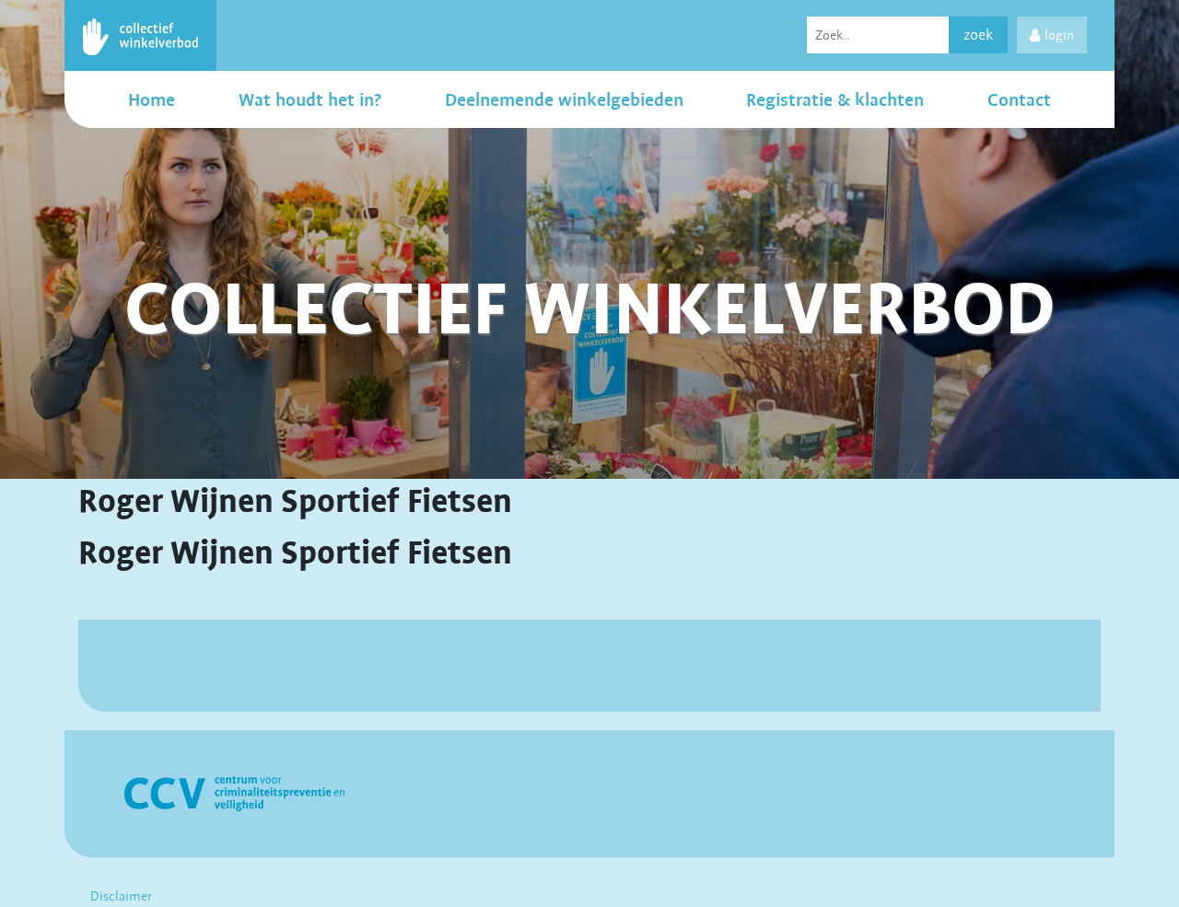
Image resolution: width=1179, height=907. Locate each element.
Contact (1019, 99)
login (1059, 35)
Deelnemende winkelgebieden (564, 99)
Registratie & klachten (835, 99)
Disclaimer (121, 896)
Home (151, 99)
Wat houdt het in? (310, 99)
